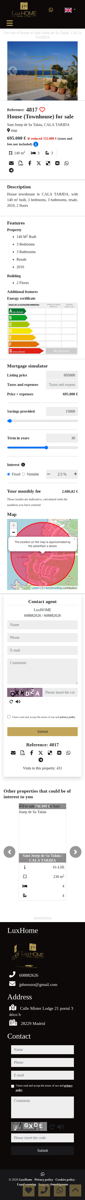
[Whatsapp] (51, 10)
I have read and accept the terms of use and (43, 717)
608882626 (32, 615)
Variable (33, 474)
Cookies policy (65, 1179)
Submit (42, 731)
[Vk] (58, 163)
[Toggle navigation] (10, 23)
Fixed (16, 474)
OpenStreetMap (53, 588)
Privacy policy (44, 1179)
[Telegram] (11, 170)
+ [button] (13, 525)
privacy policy (67, 717)
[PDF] (22, 163)
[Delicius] (48, 163)
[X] (39, 163)
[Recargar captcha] (11, 701)
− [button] (13, 532)
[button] (9, 852)
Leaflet (35, 588)
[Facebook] (30, 163)
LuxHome (26, 1179)
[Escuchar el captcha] (18, 701)
